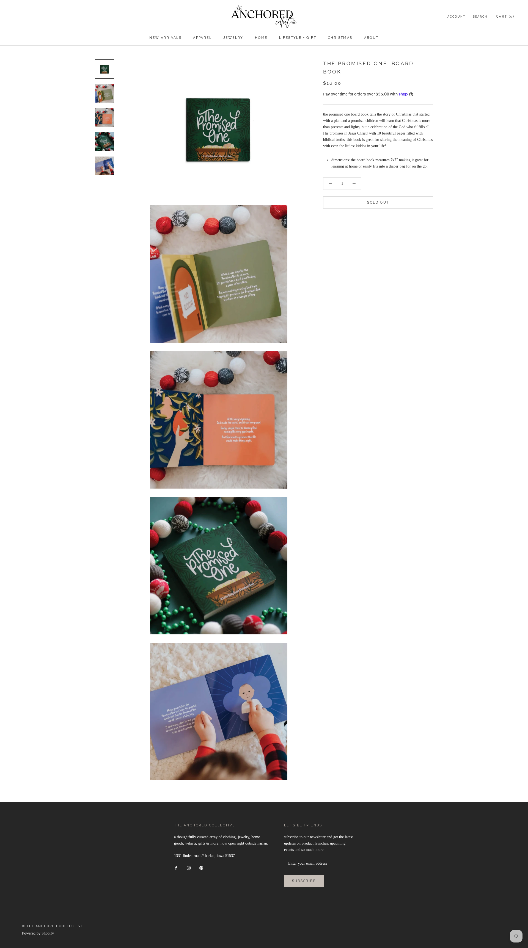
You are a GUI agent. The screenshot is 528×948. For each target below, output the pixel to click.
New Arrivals (165, 38)
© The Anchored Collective (52, 926)
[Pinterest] (201, 867)
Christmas (340, 38)
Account (456, 16)
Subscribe (304, 881)
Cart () (505, 16)
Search (480, 16)
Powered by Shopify (38, 933)
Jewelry (233, 38)
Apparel (202, 38)
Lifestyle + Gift (297, 38)
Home (261, 38)
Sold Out (378, 202)
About (371, 38)
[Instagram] (189, 867)
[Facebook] (176, 867)
